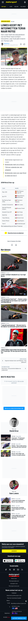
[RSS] (22, 569)
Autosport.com (14, 583)
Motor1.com (14, 578)
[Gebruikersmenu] (24, 2)
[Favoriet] (20, 44)
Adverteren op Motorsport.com (14, 595)
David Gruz (6, 43)
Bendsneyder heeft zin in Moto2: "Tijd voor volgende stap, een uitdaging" (14, 167)
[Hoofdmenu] (3, 2)
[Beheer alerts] (16, 245)
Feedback (14, 593)
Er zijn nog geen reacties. (14, 381)
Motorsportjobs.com (14, 581)
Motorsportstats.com (14, 586)
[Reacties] (24, 44)
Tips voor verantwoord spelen (14, 598)
